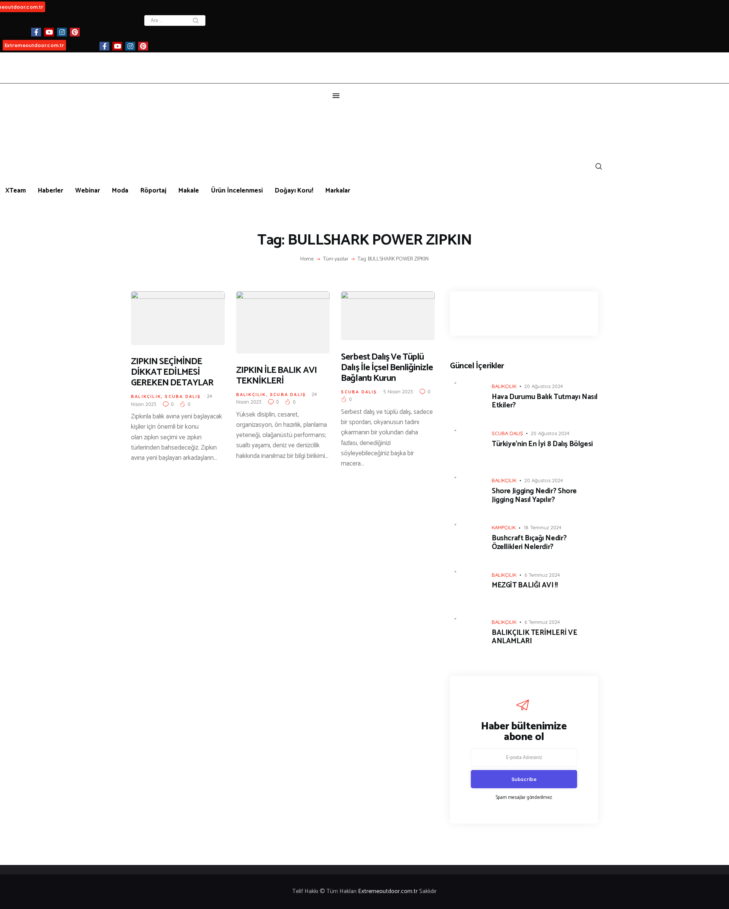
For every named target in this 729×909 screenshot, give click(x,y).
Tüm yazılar (336, 259)
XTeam (15, 190)
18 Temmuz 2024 (543, 527)
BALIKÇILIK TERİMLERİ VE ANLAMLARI (534, 637)
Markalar (337, 190)
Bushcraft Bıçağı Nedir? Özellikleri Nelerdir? (529, 543)
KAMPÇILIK (504, 527)
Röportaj (153, 190)
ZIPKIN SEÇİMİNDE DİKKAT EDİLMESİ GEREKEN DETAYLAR (172, 372)
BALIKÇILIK (146, 396)
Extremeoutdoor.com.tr (34, 45)
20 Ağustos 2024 (543, 386)
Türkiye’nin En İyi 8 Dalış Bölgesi (542, 444)
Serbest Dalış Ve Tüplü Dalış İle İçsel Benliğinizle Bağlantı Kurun (386, 368)
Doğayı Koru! (294, 190)
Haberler (50, 190)
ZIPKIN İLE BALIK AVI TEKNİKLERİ (276, 376)
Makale (188, 190)
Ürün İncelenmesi (237, 190)
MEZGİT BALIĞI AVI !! (524, 585)
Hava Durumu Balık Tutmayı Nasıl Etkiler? (545, 401)
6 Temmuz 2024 (542, 575)
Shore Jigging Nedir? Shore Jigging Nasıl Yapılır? (534, 496)
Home (307, 259)
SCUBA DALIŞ (183, 396)
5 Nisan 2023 (398, 391)
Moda (120, 190)
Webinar (87, 190)
